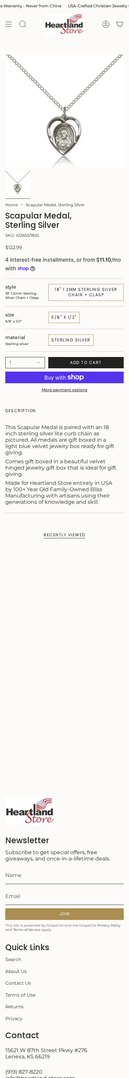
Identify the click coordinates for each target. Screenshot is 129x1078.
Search (13, 959)
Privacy (13, 1019)
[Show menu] (8, 24)
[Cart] (120, 24)
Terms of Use (20, 995)
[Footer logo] (30, 811)
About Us (16, 971)
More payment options (64, 389)
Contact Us (18, 983)
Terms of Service (26, 930)
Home (11, 204)
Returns (14, 1007)
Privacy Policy (108, 925)
